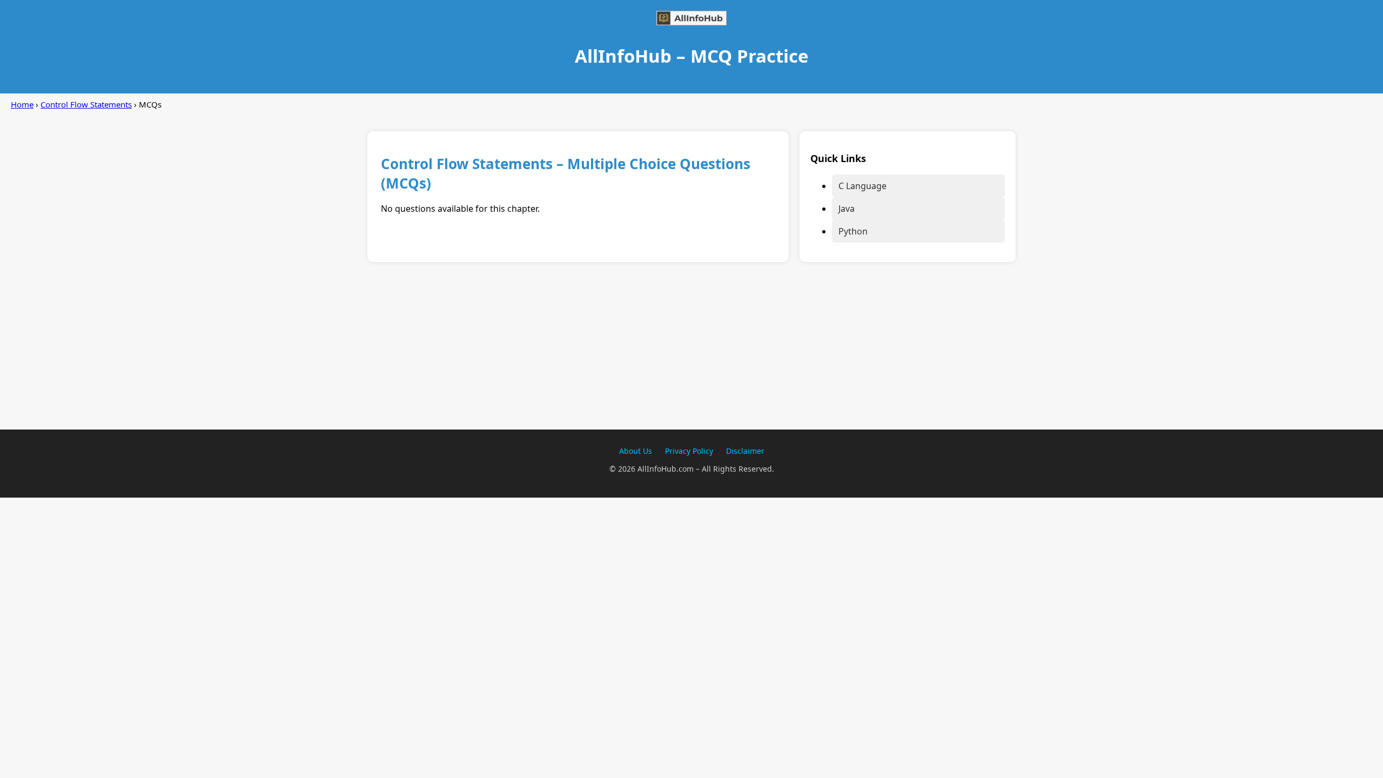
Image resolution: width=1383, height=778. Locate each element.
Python (853, 231)
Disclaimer (745, 451)
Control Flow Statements (86, 104)
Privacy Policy (689, 451)
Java (846, 208)
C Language (862, 186)
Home (22, 104)
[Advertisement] (691, 354)
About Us (635, 451)
